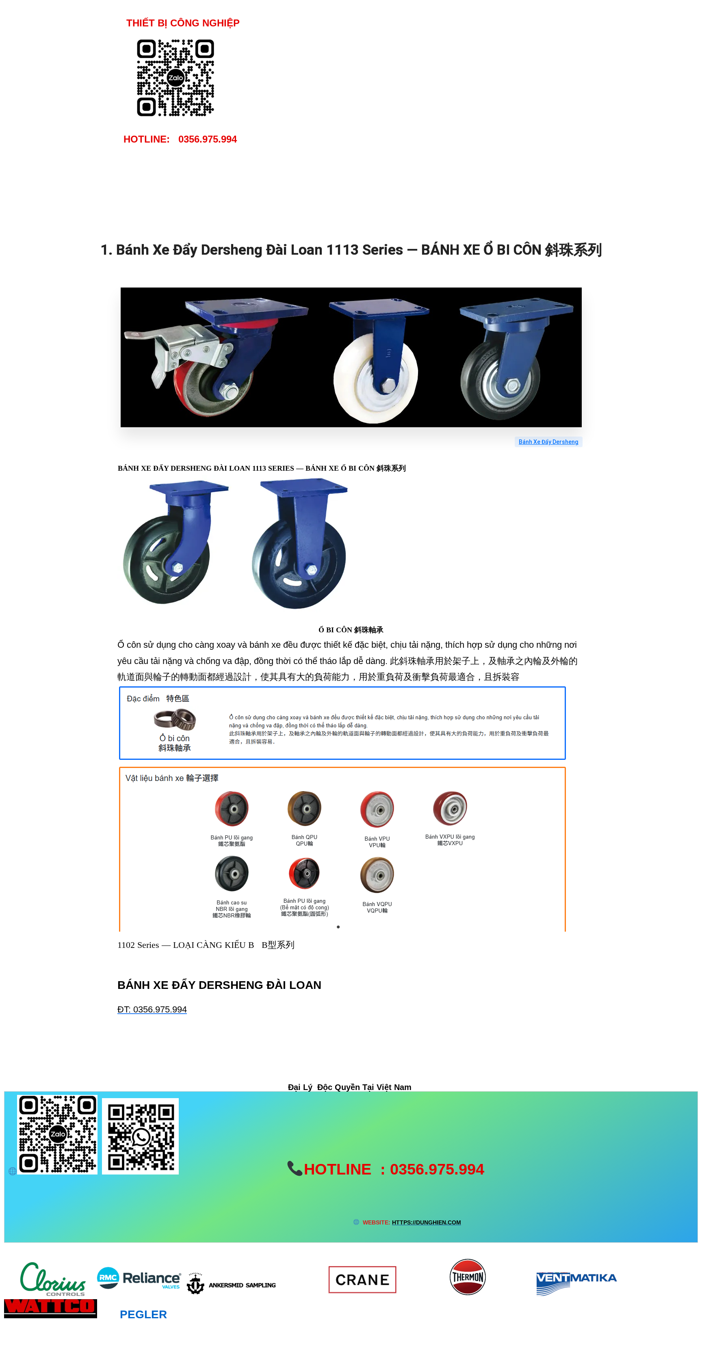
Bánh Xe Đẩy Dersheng (548, 442)
